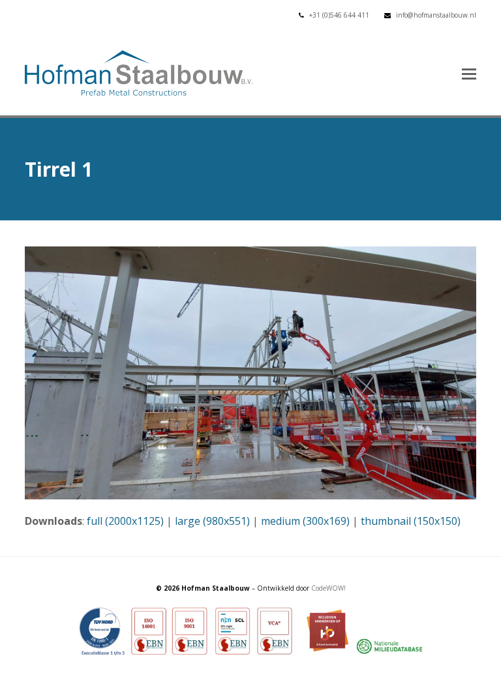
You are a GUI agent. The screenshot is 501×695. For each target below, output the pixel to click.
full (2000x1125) (125, 521)
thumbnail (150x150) (411, 521)
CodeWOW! (328, 588)
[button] (469, 73)
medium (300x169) (305, 521)
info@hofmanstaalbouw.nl (436, 15)
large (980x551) (212, 521)
